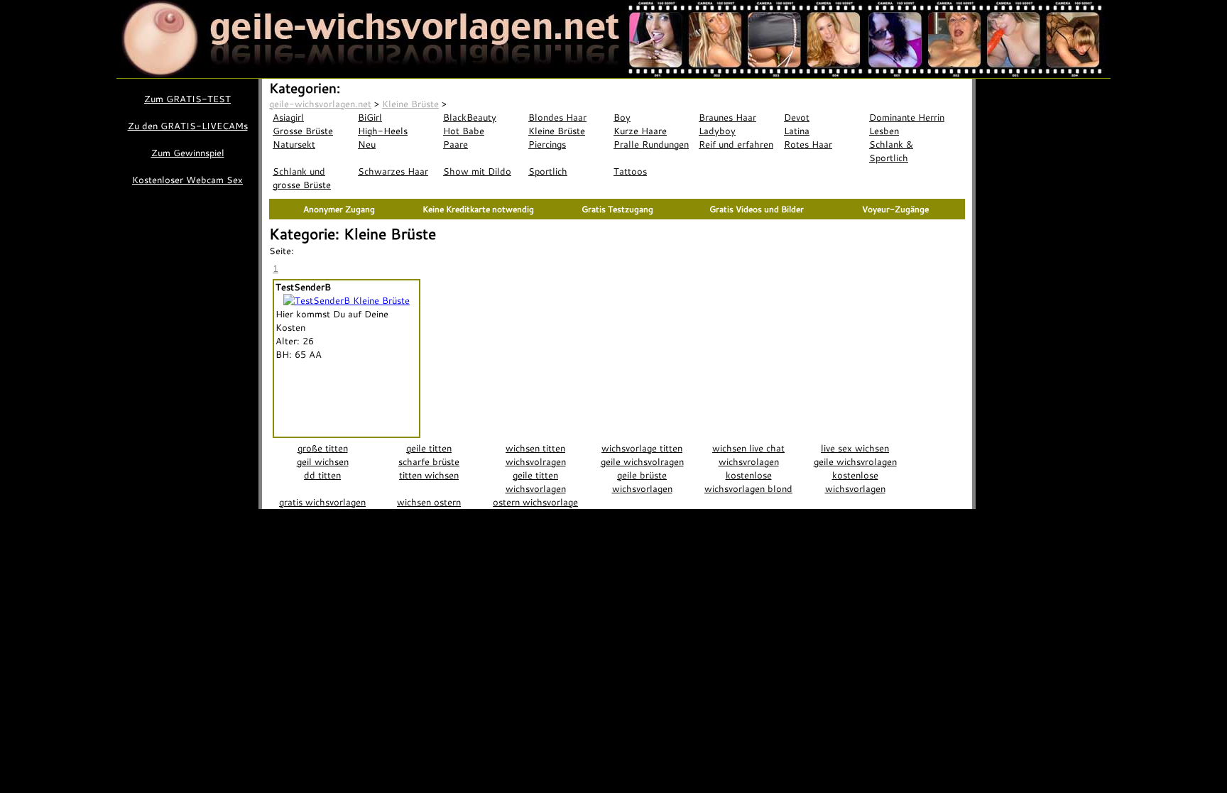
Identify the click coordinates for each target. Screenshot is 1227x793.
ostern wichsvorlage (535, 502)
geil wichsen (323, 461)
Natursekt (294, 144)
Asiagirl (288, 117)
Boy (622, 117)
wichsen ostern (429, 502)
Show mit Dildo (477, 171)
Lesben (884, 130)
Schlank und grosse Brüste (302, 178)
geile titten (429, 448)
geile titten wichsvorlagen (536, 482)
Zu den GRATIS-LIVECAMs (188, 125)
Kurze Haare (640, 130)
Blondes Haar (557, 117)
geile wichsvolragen (642, 461)
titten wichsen (429, 475)
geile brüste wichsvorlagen (642, 482)
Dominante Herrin (906, 117)
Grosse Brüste (303, 130)
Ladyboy (717, 130)
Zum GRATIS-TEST (187, 98)
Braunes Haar (727, 117)
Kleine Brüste (556, 130)
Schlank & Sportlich (891, 151)
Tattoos (630, 171)
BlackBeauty (469, 117)
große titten (323, 448)
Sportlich (547, 171)
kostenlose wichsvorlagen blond (748, 482)
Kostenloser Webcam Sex (187, 179)
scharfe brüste (428, 461)
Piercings (547, 144)
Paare (455, 144)
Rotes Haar (808, 144)
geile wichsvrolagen (855, 461)
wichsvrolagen (749, 461)
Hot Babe (463, 130)
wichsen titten (535, 448)
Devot (796, 117)
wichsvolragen (536, 461)
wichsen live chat (748, 448)
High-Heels (383, 130)
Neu (367, 144)
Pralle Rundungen (651, 144)
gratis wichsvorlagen (322, 502)
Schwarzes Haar (393, 171)
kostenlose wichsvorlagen (855, 482)
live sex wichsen (855, 448)
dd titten (322, 475)
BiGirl (370, 117)
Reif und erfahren (736, 144)
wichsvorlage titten (641, 448)
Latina (796, 130)
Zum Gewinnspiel (187, 152)
